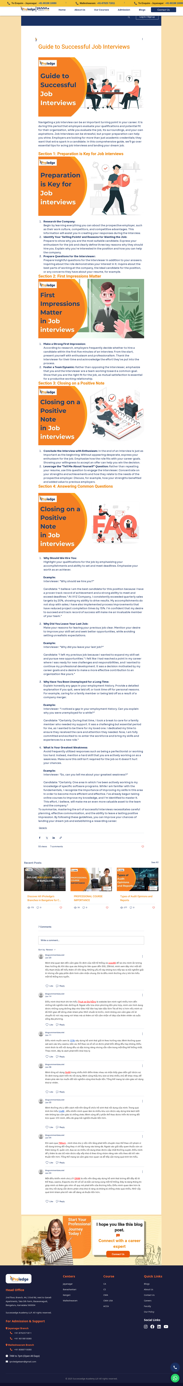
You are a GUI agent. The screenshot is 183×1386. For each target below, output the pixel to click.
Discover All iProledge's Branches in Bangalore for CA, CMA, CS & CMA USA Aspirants (44, 898)
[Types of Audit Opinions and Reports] (137, 879)
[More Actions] (142, 956)
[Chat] (118, 1235)
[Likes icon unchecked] (47, 986)
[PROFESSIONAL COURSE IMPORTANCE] (91, 879)
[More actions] (142, 39)
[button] (129, 17)
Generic (43, 828)
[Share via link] (60, 837)
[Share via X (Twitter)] (46, 837)
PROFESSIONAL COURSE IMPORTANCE (88, 898)
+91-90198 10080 (47, 3)
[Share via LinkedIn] (53, 837)
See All (154, 862)
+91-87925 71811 (106, 3)
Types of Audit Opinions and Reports (136, 898)
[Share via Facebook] (39, 837)
